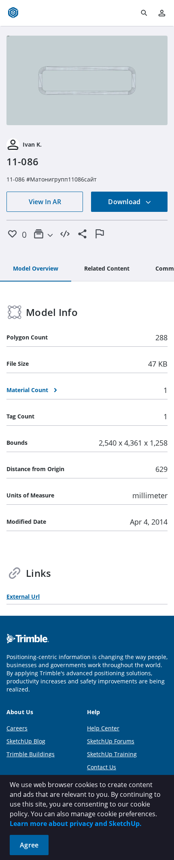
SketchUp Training (112, 754)
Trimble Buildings (30, 754)
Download (125, 201)
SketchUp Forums (110, 741)
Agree (29, 845)
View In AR (45, 201)
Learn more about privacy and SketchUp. (76, 823)
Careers (17, 728)
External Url (23, 596)
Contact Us (101, 767)
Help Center (103, 728)
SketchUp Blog (25, 741)
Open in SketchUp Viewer (87, 80)
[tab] (35, 269)
